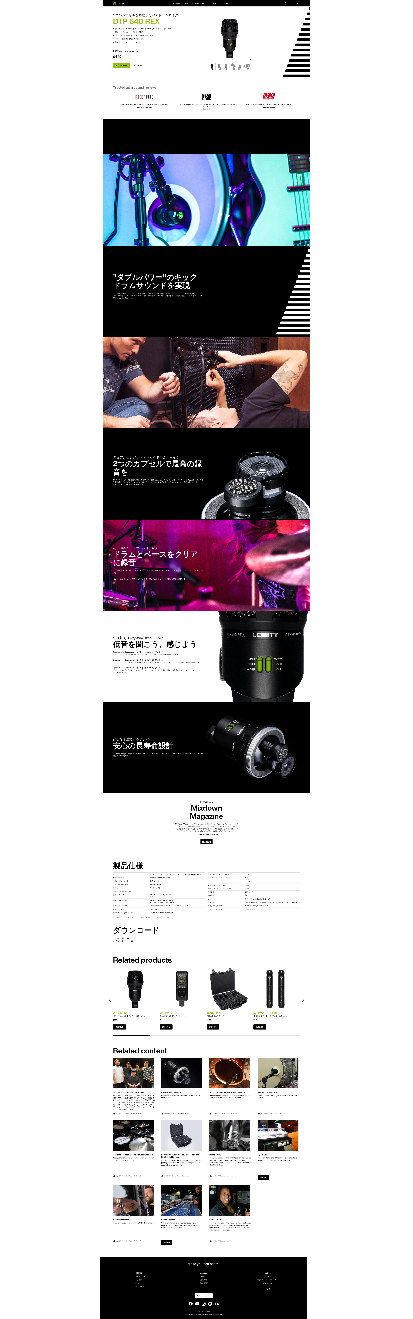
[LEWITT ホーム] (120, 4)
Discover (263, 1177)
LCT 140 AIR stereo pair (265, 1012)
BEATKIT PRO (214, 1012)
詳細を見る (119, 1027)
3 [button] (206, 1036)
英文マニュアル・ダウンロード (268, 1280)
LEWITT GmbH (195, 1315)
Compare (139, 65)
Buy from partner (121, 65)
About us (203, 1273)
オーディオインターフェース (194, 3)
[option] (229, 38)
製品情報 (176, 3)
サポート (226, 3)
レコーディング (139, 1276)
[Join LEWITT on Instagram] (203, 1304)
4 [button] (244, 1036)
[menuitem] (176, 3)
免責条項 (203, 1280)
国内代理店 (204, 1283)
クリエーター (139, 1283)
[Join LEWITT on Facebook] (190, 1304)
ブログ (235, 3)
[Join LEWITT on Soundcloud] (216, 1304)
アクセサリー (139, 1286)
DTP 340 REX (120, 1012)
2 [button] (169, 1036)
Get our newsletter (203, 1296)
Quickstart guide (122, 938)
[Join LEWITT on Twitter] (210, 1304)
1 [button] (131, 1036)
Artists (203, 1276)
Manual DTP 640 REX (124, 941)
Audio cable (123, 51)
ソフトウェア (214, 3)
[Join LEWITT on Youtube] (197, 1304)
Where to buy (268, 1283)
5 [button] (281, 1036)
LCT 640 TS (166, 1012)
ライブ (139, 1280)
